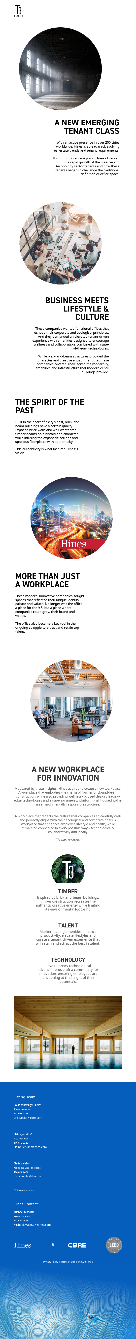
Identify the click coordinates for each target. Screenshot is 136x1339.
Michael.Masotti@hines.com (32, 1225)
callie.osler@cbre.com (28, 1118)
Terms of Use (68, 1262)
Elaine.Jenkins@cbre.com (30, 1147)
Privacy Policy (50, 1262)
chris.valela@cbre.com (28, 1176)
